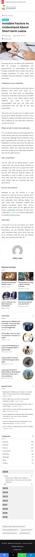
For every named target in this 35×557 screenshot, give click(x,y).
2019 (5, 513)
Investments (6, 451)
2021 (5, 504)
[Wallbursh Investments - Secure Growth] (9, 7)
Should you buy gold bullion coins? (9, 283)
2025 (5, 488)
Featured (5, 445)
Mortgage (6, 457)
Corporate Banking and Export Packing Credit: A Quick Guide (10, 348)
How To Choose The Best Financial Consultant (9, 304)
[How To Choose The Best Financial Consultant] (9, 296)
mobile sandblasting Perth (10, 530)
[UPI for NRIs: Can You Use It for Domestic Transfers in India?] (28, 338)
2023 (5, 496)
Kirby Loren (8, 35)
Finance (10, 15)
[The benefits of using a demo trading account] (25, 276)
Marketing (6, 454)
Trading (5, 463)
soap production (25, 533)
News (4, 460)
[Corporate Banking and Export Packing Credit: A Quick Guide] (28, 350)
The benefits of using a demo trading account (25, 284)
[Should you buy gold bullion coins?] (9, 276)
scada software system (10, 533)
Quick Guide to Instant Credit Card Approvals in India (10, 360)
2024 (5, 492)
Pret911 (13, 212)
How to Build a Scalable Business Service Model (18, 426)
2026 (5, 471)
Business (5, 442)
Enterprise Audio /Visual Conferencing (14, 526)
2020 (5, 508)
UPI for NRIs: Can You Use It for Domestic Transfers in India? (11, 336)
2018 (5, 517)
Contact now (17, 549)
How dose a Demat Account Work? (25, 303)
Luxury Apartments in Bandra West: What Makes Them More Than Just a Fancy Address (11, 373)
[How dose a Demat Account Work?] (25, 296)
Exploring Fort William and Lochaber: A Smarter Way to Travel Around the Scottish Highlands (11, 324)
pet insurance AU (26, 530)
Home (5, 15)
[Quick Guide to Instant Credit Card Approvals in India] (28, 362)
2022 (5, 500)
